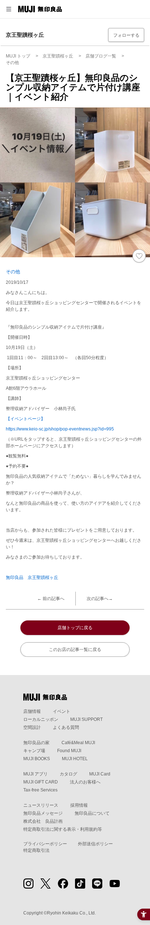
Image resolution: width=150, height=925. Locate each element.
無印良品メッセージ (43, 813)
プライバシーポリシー (45, 843)
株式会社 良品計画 (43, 821)
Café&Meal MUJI (78, 742)
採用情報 (79, 805)
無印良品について (92, 813)
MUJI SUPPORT (86, 719)
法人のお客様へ (85, 782)
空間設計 (32, 727)
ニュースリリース (40, 805)
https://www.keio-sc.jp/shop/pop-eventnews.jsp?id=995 (60, 429)
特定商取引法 (36, 850)
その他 (13, 271)
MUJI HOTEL (75, 758)
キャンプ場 (34, 750)
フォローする (126, 35)
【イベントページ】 (25, 418)
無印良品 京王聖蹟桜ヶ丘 (32, 577)
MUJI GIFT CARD (40, 782)
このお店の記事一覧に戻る (75, 649)
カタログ (68, 774)
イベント (61, 711)
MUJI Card (99, 774)
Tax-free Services (40, 790)
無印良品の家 (36, 742)
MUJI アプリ (35, 774)
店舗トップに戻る (75, 627)
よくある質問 (66, 727)
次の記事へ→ (100, 598)
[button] (8, 9)
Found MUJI (69, 750)
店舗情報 (32, 711)
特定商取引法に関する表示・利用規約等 (62, 829)
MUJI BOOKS (36, 758)
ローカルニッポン (40, 719)
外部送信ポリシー (95, 843)
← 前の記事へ (50, 598)
